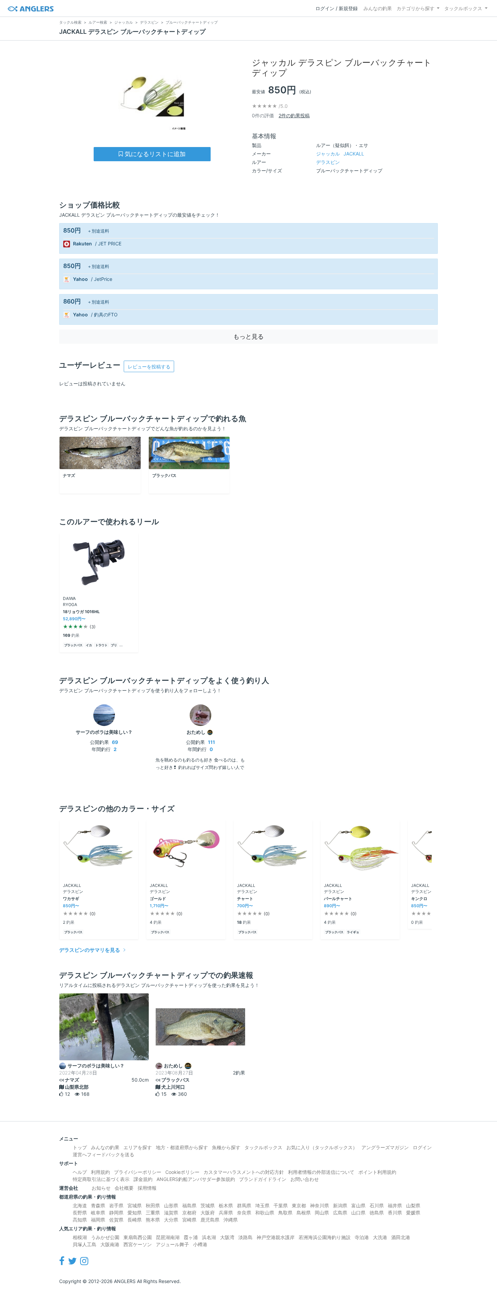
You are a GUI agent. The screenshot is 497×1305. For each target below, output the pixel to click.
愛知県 (134, 1212)
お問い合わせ (304, 1179)
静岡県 (116, 1212)
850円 (72, 230)
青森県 (98, 1205)
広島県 (340, 1212)
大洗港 (380, 1237)
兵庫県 (226, 1212)
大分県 (171, 1220)
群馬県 (244, 1205)
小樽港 (200, 1244)
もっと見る (248, 336)
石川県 (377, 1205)
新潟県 (340, 1205)
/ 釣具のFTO (104, 314)
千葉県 (281, 1205)
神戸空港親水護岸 (275, 1237)
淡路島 (245, 1237)
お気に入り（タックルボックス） (321, 1147)
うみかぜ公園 (105, 1237)
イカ (89, 645)
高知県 (80, 1220)
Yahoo (80, 279)
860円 (72, 301)
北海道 (80, 1205)
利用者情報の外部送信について (321, 1172)
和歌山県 (264, 1212)
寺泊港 (362, 1237)
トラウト (101, 645)
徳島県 (377, 1212)
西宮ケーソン (137, 1244)
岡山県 (322, 1212)
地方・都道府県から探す (182, 1147)
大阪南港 (109, 1244)
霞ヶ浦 (191, 1237)
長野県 (80, 1212)
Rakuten (82, 243)
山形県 (171, 1205)
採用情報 (147, 1188)
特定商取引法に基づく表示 (101, 1179)
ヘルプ (80, 1172)
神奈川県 (319, 1205)
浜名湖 (209, 1237)
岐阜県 (98, 1212)
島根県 (304, 1212)
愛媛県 (413, 1212)
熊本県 (153, 1220)
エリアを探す (137, 1147)
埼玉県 (262, 1205)
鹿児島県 (209, 1220)
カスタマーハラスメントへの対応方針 (244, 1172)
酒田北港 (400, 1237)
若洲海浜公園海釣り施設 (325, 1237)
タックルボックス (463, 8)
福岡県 (98, 1220)
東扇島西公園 (137, 1237)
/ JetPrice (101, 279)
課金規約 (143, 1179)
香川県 (395, 1212)
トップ (80, 1147)
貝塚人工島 (84, 1244)
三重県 (153, 1212)
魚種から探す (226, 1147)
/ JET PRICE (108, 243)
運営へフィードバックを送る (103, 1154)
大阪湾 (227, 1237)
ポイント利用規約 (377, 1172)
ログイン (422, 1147)
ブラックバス (73, 645)
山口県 (358, 1212)
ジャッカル (340, 153)
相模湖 (80, 1237)
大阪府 (207, 1212)
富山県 (358, 1205)
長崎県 (134, 1220)
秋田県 (153, 1205)
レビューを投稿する (149, 366)
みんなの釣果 (377, 8)
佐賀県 (116, 1220)
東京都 (299, 1205)
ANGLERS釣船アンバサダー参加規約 (196, 1179)
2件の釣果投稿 (294, 115)
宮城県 (134, 1205)
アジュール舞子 (172, 1244)
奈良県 (244, 1212)
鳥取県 (285, 1212)
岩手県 (116, 1205)
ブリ (114, 645)
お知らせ (101, 1188)
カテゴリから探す (415, 8)
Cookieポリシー (182, 1172)
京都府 (189, 1212)
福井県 (395, 1205)
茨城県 (207, 1205)
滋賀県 (171, 1212)
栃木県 (226, 1205)
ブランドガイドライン (262, 1179)
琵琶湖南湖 (168, 1237)
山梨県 (413, 1205)
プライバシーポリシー (137, 1172)
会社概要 (124, 1188)
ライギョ (353, 932)
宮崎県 (189, 1220)
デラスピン (328, 162)
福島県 (189, 1205)
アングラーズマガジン (385, 1147)
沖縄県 (230, 1220)
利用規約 (100, 1172)
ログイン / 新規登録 (336, 8)
